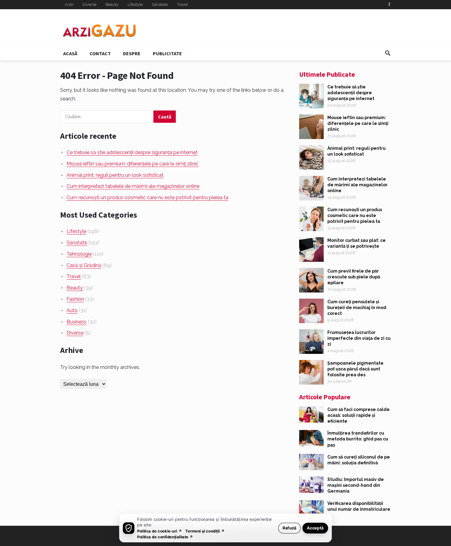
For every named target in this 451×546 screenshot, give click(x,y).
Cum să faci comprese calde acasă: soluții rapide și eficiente (358, 415)
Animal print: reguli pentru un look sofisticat (115, 175)
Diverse (89, 4)
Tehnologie (79, 254)
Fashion (75, 299)
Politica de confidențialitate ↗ (165, 536)
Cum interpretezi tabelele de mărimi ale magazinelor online (133, 186)
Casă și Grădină (84, 265)
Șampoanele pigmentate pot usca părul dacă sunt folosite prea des (355, 369)
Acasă (70, 53)
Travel (182, 4)
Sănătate (160, 4)
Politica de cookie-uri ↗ (159, 531)
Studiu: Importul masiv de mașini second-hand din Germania (355, 485)
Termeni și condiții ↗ (205, 531)
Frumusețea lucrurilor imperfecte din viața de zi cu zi (359, 338)
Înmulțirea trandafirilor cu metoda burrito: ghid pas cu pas (357, 439)
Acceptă (315, 527)
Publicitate (167, 53)
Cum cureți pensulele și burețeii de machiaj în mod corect (356, 307)
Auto (69, 4)
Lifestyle (135, 4)
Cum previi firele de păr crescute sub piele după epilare (353, 277)
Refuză (289, 527)
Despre (132, 53)
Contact (100, 53)
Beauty (112, 4)
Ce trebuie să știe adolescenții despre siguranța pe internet (132, 152)
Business (77, 322)
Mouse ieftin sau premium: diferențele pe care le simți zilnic (133, 164)
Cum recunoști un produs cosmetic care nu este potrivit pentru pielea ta (147, 197)
